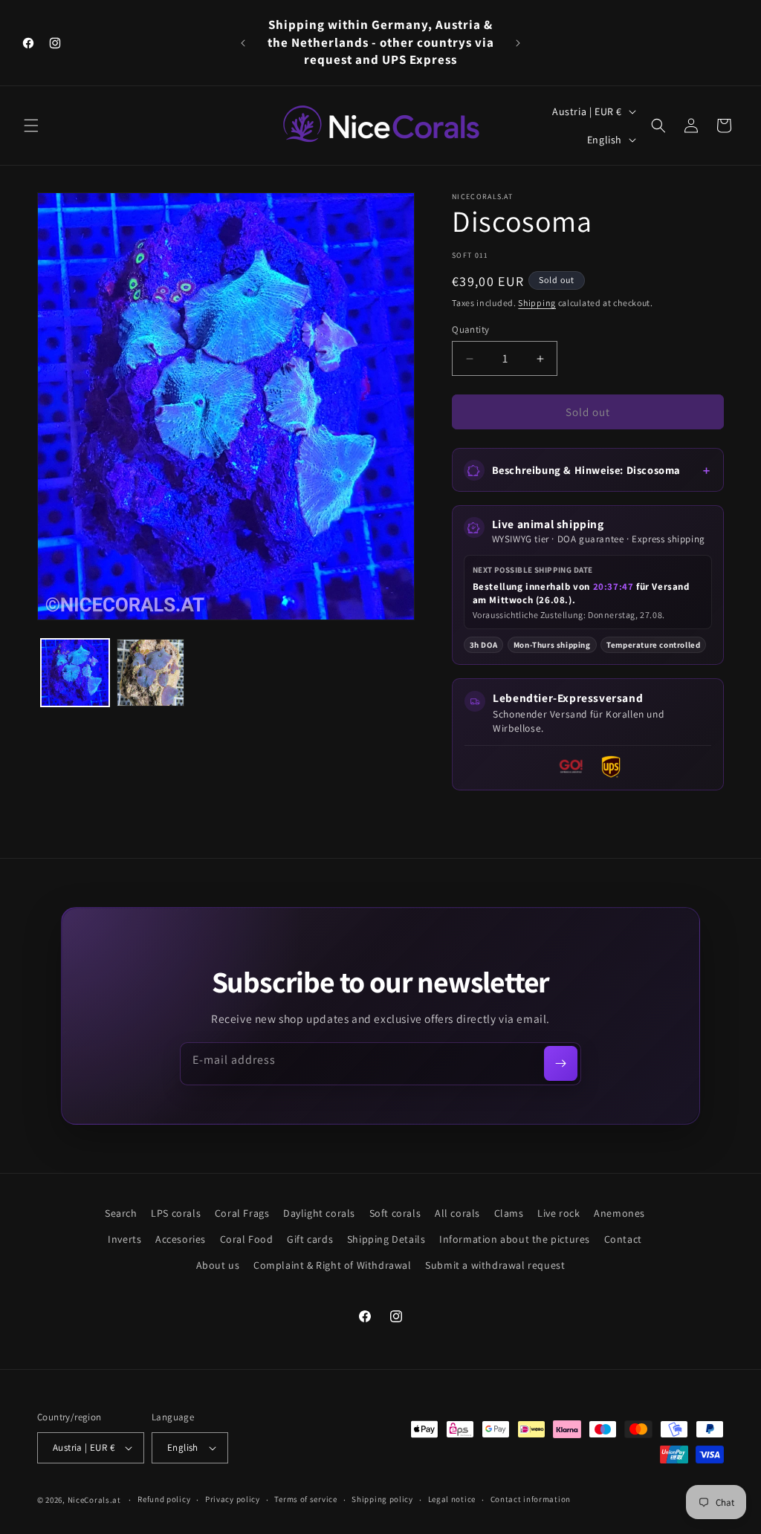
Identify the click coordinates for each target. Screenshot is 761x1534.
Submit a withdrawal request (495, 1265)
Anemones (619, 1213)
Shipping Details (386, 1239)
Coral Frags (242, 1213)
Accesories (180, 1239)
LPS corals (176, 1213)
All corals (457, 1213)
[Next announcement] (518, 43)
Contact (623, 1239)
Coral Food (246, 1239)
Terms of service (305, 1499)
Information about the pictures (514, 1239)
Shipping (537, 302)
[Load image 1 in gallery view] (75, 673)
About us (218, 1265)
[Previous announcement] (243, 43)
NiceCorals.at (94, 1500)
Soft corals (395, 1213)
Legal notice (452, 1499)
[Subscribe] (560, 1063)
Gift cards (310, 1239)
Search (121, 1213)
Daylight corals (319, 1213)
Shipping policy (382, 1499)
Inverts (124, 1239)
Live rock (558, 1213)
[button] (31, 125)
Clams (509, 1213)
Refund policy (163, 1499)
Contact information (530, 1499)
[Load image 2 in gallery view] (151, 673)
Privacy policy (232, 1499)
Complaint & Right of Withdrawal (332, 1265)
